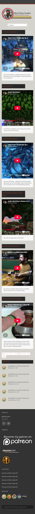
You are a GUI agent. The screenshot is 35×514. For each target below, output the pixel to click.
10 (21, 353)
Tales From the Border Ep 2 (10, 32)
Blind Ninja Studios (6, 416)
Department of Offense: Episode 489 (18, 366)
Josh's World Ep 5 (7, 86)
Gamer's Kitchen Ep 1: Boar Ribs (11, 298)
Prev (4, 353)
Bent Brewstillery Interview (10, 246)
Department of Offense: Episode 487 (18, 382)
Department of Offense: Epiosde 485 (18, 398)
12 (28, 353)
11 (25, 353)
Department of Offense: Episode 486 (18, 390)
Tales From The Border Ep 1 (10, 138)
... (13, 353)
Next (4, 356)
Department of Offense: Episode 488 (18, 374)
